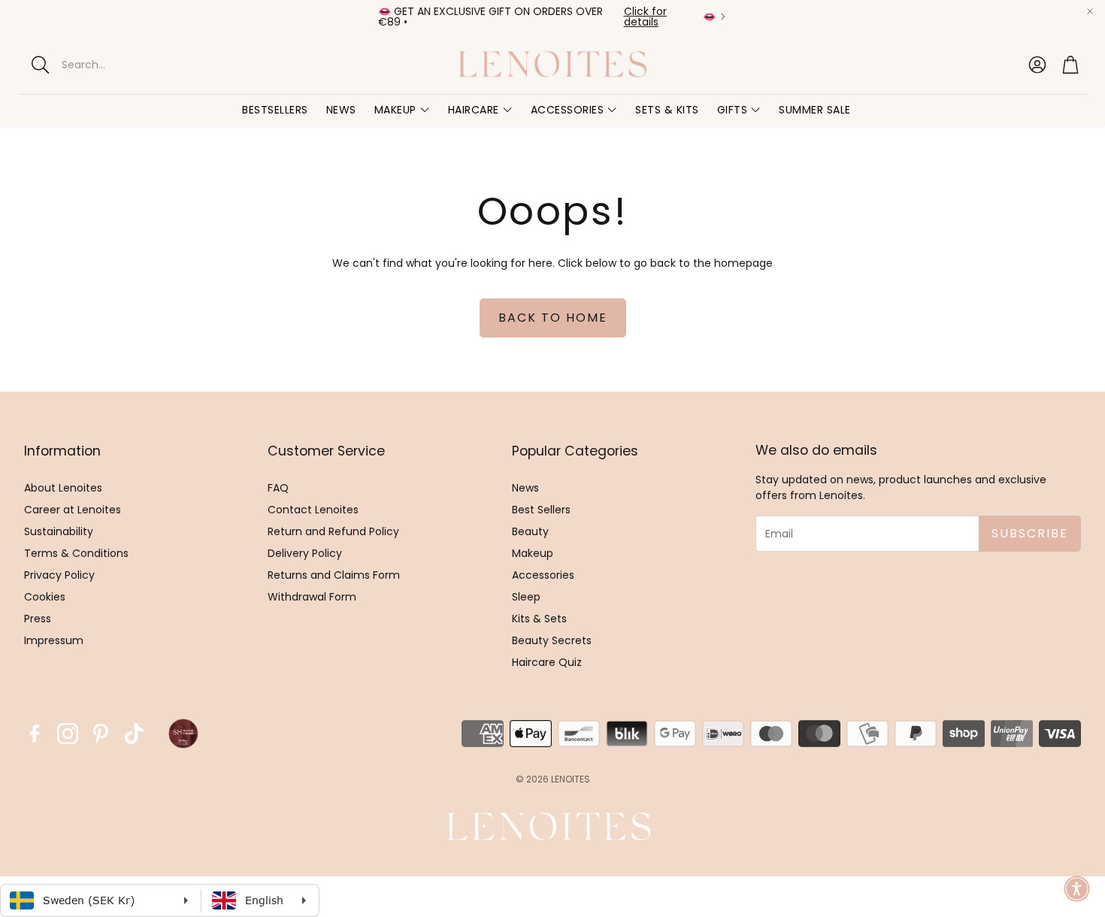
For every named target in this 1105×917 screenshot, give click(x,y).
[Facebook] (34, 733)
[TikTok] (133, 733)
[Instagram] (67, 733)
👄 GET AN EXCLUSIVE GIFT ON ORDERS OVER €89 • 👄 (547, 16)
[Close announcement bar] (1090, 11)
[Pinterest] (100, 733)
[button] (150, 65)
